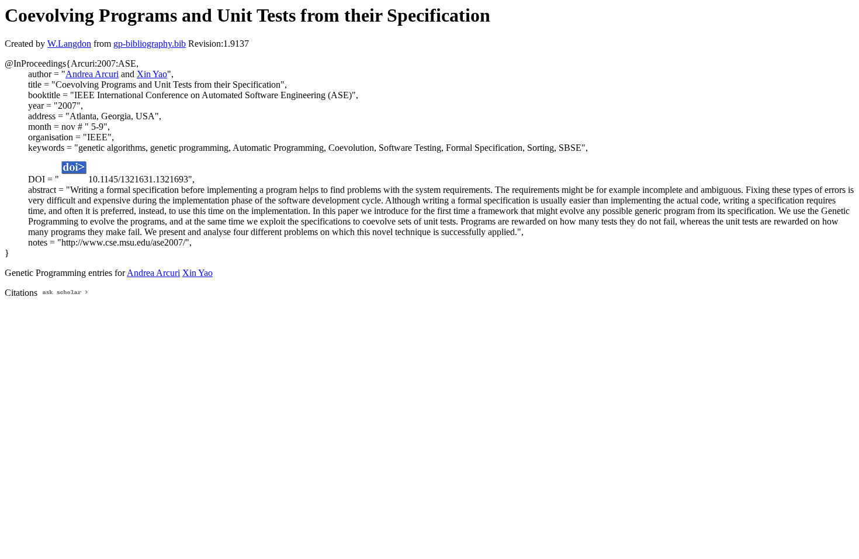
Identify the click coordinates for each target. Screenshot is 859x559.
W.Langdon (69, 44)
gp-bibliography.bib (149, 44)
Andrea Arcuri (92, 74)
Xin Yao (152, 74)
